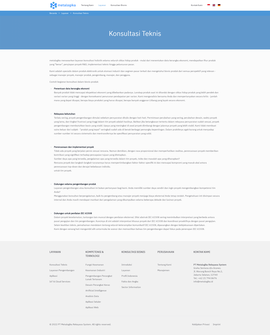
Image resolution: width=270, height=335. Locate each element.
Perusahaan (166, 252)
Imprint (216, 324)
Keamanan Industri (95, 270)
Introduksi (127, 264)
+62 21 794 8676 (207, 278)
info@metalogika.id (203, 281)
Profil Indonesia (130, 275)
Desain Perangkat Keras (98, 284)
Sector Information (131, 287)
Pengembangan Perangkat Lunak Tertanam (99, 277)
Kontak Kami (197, 5)
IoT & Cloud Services (60, 281)
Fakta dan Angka (130, 281)
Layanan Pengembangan (62, 270)
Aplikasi (53, 275)
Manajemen (163, 270)
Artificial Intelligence (96, 290)
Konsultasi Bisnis (133, 252)
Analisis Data (92, 296)
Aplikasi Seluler (93, 301)
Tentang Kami (87, 5)
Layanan (64, 13)
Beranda (53, 13)
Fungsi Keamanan (95, 264)
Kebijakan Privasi (201, 324)
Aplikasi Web (92, 307)
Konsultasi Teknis (81, 13)
